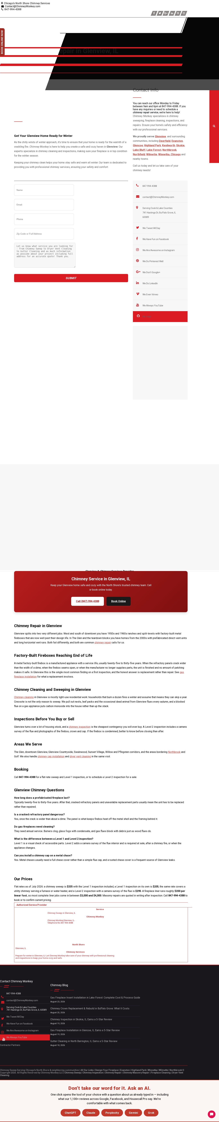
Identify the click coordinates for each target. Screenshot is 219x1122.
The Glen (94, 414)
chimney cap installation (51, 756)
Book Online (118, 601)
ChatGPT (70, 1112)
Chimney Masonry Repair (136, 1072)
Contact (5, 71)
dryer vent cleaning (80, 756)
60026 (62, 407)
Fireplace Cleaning (161, 1072)
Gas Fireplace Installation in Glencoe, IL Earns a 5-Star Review (85, 1030)
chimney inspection (79, 726)
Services (6, 53)
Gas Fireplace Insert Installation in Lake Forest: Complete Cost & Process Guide (95, 997)
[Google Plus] (166, 13)
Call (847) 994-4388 (87, 601)
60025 (49, 407)
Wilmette (163, 1070)
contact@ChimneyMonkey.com (158, 197)
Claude (90, 1112)
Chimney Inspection (93, 1072)
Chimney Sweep (72, 1072)
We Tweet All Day (152, 228)
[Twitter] (160, 13)
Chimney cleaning (24, 697)
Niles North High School (55, 377)
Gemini (133, 1112)
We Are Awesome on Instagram (159, 250)
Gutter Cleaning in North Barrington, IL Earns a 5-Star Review (83, 1041)
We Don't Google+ (152, 272)
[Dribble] (178, 13)
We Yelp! (147, 316)
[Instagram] (184, 13)
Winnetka (152, 1070)
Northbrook (174, 752)
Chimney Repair (113, 1072)
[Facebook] (154, 13)
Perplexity (112, 1112)
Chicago (176, 154)
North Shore (8, 62)
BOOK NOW (7, 78)
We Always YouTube (153, 305)
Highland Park (138, 1070)
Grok (151, 1112)
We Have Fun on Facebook (156, 239)
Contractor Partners (10, 1045)
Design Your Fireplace (106, 1070)
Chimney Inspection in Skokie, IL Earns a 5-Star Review (81, 1019)
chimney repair (103, 642)
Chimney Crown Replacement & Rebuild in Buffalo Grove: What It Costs (89, 1008)
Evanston (125, 1070)
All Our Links (87, 1070)
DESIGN (5, 85)
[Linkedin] (172, 13)
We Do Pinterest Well (153, 261)
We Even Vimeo (151, 294)
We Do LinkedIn (150, 283)
